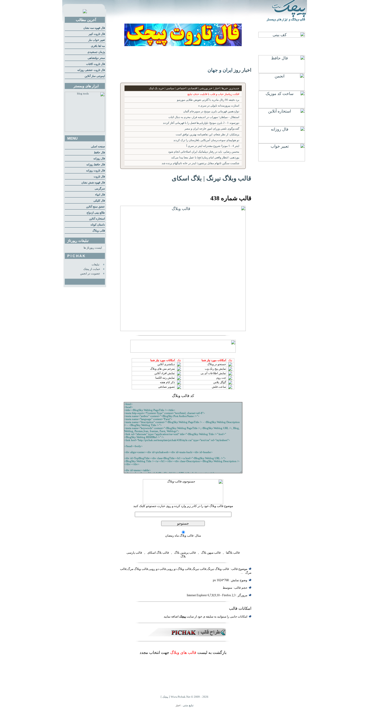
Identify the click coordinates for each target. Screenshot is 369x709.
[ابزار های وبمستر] (85, 131)
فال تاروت (99, 176)
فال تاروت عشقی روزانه (91, 70)
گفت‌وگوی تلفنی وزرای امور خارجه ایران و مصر (211, 128)
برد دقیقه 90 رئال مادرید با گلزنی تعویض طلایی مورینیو (208, 99)
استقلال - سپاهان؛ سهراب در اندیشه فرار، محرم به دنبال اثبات (203, 117)
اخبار (178, 705)
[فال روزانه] (281, 142)
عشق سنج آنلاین (95, 206)
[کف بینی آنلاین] (281, 36)
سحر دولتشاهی (96, 58)
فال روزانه (99, 158)
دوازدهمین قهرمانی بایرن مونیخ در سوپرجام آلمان (211, 111)
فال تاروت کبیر (97, 34)
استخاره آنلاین (97, 218)
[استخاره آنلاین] (281, 125)
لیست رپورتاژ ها (93, 247)
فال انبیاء (100, 194)
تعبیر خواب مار (96, 40)
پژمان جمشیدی (96, 52)
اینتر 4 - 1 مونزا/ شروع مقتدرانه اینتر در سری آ (212, 146)
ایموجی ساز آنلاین (95, 76)
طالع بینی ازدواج (96, 212)
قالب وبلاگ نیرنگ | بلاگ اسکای (211, 178)
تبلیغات (95, 264)
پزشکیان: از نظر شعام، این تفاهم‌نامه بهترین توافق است (207, 134)
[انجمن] (281, 89)
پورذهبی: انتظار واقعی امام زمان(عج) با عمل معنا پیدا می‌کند (205, 157)
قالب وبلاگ (98, 230)
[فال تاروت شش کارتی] (183, 45)
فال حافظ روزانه (95, 164)
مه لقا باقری (98, 46)
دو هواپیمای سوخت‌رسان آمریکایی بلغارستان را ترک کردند (206, 140)
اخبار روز (242, 70)
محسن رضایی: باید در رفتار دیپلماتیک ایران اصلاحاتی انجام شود (203, 151)
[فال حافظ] (281, 72)
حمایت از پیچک (91, 269)
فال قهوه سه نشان (94, 28)
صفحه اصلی (98, 146)
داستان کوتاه (98, 224)
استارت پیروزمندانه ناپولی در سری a (218, 105)
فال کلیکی (99, 200)
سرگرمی (100, 188)
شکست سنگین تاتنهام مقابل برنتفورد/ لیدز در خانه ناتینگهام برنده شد (200, 163)
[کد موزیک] (281, 107)
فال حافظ (99, 152)
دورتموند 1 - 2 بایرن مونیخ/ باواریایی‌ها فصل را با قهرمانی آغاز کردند (201, 123)
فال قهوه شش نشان (93, 182)
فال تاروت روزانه (95, 170)
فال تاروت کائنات (95, 64)
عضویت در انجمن (90, 273)
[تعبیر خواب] (281, 160)
